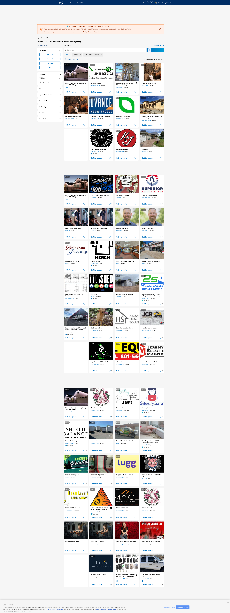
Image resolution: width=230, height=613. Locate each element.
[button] (59, 78)
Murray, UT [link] (68, 263)
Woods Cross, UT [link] (146, 298)
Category (41, 77)
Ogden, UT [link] (93, 296)
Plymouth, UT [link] (94, 197)
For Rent (50, 63)
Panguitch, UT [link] (94, 263)
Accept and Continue (182, 607)
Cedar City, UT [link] (68, 87)
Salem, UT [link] (144, 445)
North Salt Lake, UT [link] (95, 85)
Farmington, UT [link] (94, 512)
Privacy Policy (60, 609)
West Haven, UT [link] (120, 230)
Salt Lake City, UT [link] (146, 85)
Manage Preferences (169, 607)
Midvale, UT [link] (94, 477)
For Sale (50, 55)
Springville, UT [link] (145, 578)
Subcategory (42, 81)
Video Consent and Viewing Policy (106, 609)
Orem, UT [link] (118, 197)
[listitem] (76, 79)
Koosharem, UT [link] (94, 330)
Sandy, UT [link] (118, 443)
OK (228, 602)
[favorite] (84, 92)
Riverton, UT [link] (145, 151)
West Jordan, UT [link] (120, 87)
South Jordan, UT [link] (120, 364)
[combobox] (50, 78)
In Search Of (50, 59)
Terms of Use (51, 609)
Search (46, 38)
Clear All (67, 55)
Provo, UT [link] (67, 230)
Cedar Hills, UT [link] (120, 330)
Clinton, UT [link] (68, 332)
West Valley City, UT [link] (146, 120)
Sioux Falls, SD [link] (120, 151)
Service (50, 67)
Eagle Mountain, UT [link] (146, 330)
